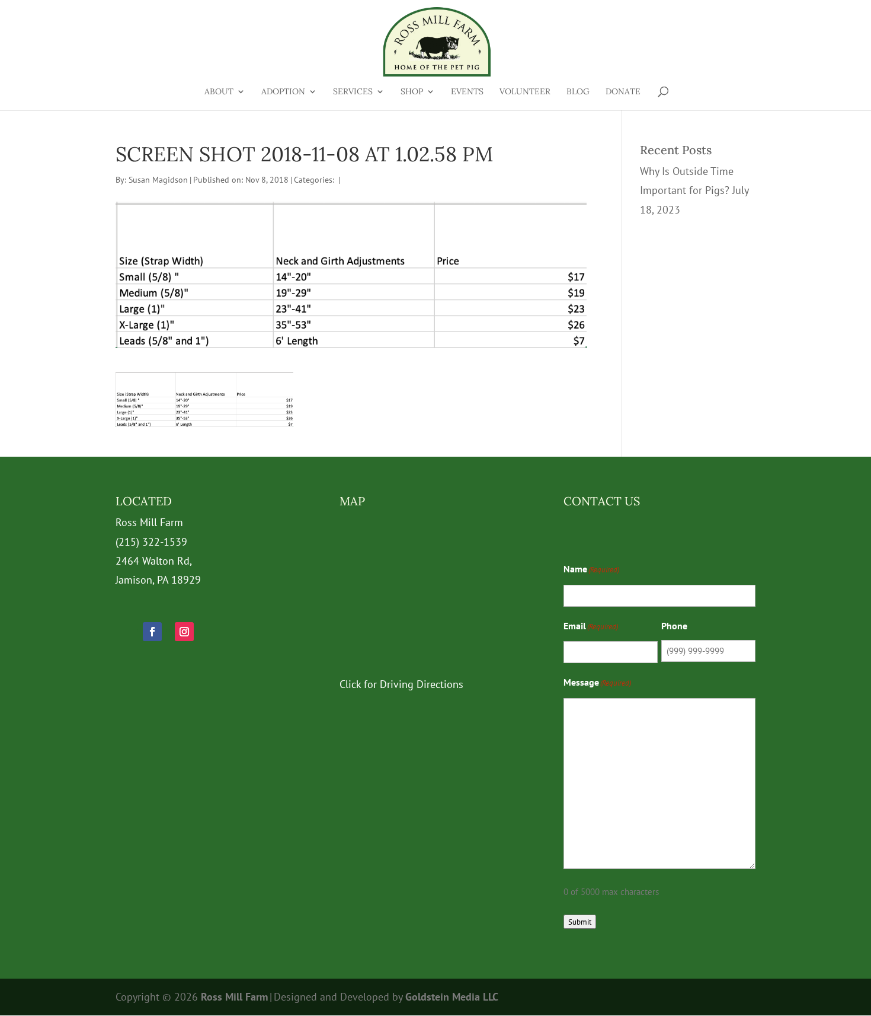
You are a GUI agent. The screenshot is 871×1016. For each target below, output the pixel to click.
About (218, 92)
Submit (579, 921)
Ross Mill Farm (234, 997)
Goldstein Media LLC (451, 997)
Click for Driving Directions (401, 684)
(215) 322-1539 (151, 542)
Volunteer (524, 92)
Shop (412, 92)
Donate (623, 92)
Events (467, 92)
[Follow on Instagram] (184, 631)
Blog (578, 92)
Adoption (283, 92)
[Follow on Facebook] (152, 631)
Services (353, 92)
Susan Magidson (158, 179)
